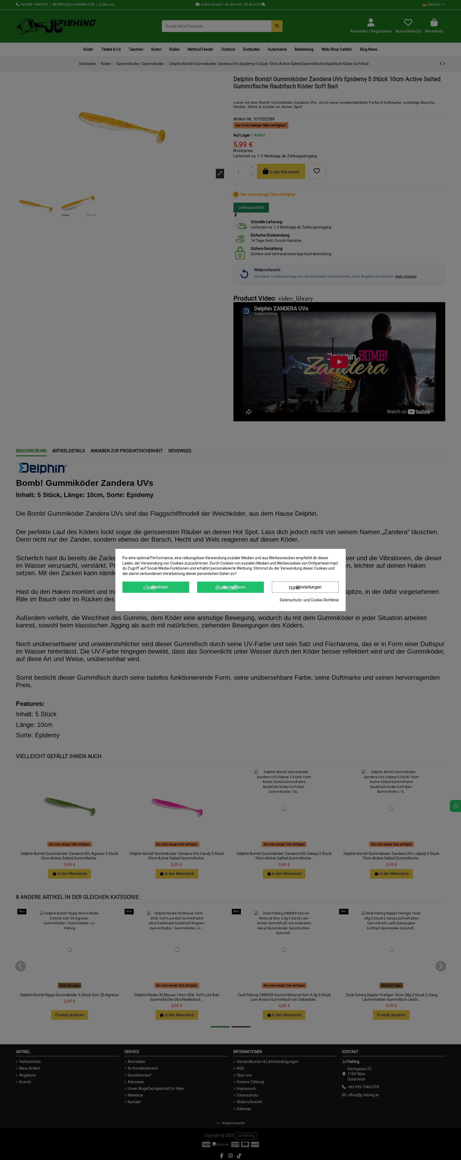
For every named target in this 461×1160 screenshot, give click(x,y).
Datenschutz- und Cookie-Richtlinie (309, 600)
